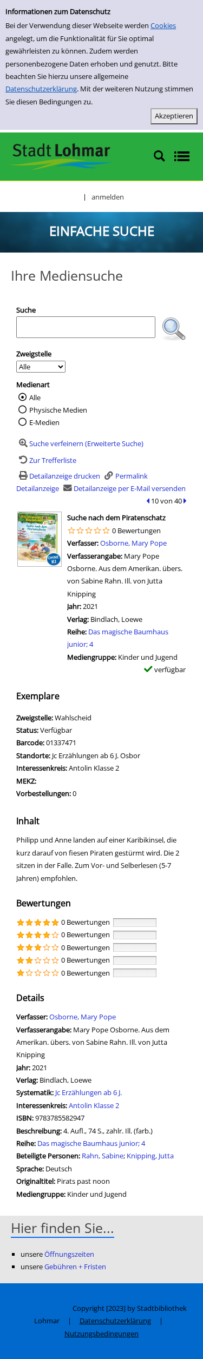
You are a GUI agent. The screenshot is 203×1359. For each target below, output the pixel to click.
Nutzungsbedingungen (101, 1333)
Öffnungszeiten (69, 1254)
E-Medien (44, 422)
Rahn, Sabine (102, 1156)
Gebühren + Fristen (75, 1266)
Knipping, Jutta (150, 1156)
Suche (26, 310)
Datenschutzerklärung (41, 89)
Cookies (163, 25)
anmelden (107, 197)
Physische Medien (58, 410)
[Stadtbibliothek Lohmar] (61, 156)
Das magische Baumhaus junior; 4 (91, 1143)
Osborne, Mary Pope (133, 543)
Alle (35, 397)
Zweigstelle (33, 354)
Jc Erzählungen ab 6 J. (88, 1092)
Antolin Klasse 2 (94, 1105)
